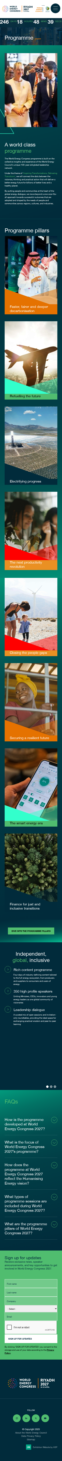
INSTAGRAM (17, 1418)
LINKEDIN (26, 1418)
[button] (47, 1086)
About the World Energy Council (31, 1432)
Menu (55, 8)
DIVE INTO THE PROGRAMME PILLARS (31, 931)
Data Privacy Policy (31, 1436)
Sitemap (31, 1439)
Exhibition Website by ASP (45, 1447)
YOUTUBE (45, 1418)
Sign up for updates (20, 1339)
